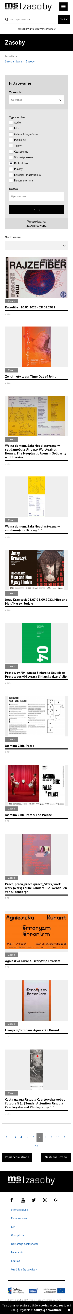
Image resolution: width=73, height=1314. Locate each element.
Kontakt (15, 1261)
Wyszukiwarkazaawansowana (36, 223)
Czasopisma (21, 151)
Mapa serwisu (19, 1218)
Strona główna (14, 61)
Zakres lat (16, 92)
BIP (13, 1227)
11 (63, 1137)
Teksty (17, 145)
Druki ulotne (21, 163)
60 (36, 1146)
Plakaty (18, 169)
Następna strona (56, 1157)
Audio (17, 122)
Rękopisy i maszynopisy (27, 175)
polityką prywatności (47, 1310)
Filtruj (36, 209)
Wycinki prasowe (23, 157)
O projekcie (17, 1235)
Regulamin (17, 1252)
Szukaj (64, 19)
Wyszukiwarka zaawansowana (36, 29)
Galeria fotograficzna (26, 134)
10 (57, 1137)
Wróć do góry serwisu (24, 1270)
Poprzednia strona (17, 1157)
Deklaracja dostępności (24, 1244)
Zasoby (30, 61)
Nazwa (13, 189)
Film (16, 128)
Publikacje (20, 140)
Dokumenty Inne (23, 180)
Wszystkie (16, 99)
